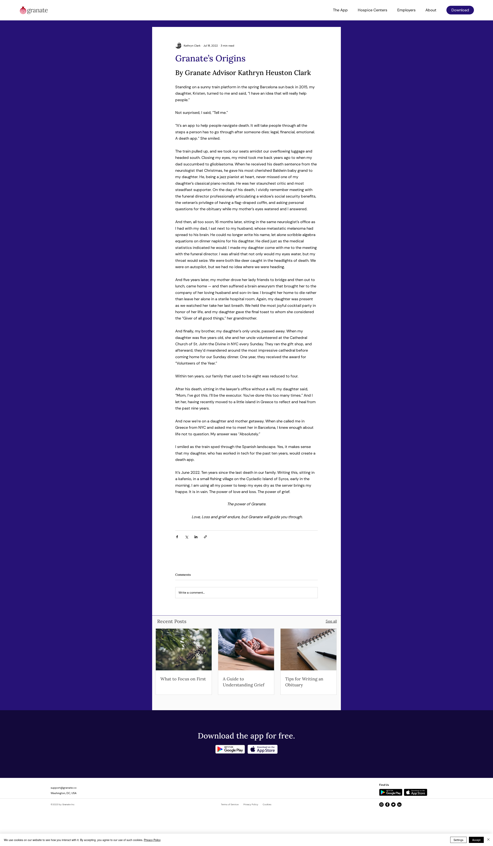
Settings (458, 840)
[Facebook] (387, 804)
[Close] (488, 840)
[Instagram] (381, 804)
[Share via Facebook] (177, 537)
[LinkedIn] (399, 804)
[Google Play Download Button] (390, 792)
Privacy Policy (152, 840)
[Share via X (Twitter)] (186, 537)
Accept (476, 840)
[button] (460, 10)
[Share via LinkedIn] (196, 537)
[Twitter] (393, 804)
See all (331, 621)
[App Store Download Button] (415, 792)
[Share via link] (205, 537)
